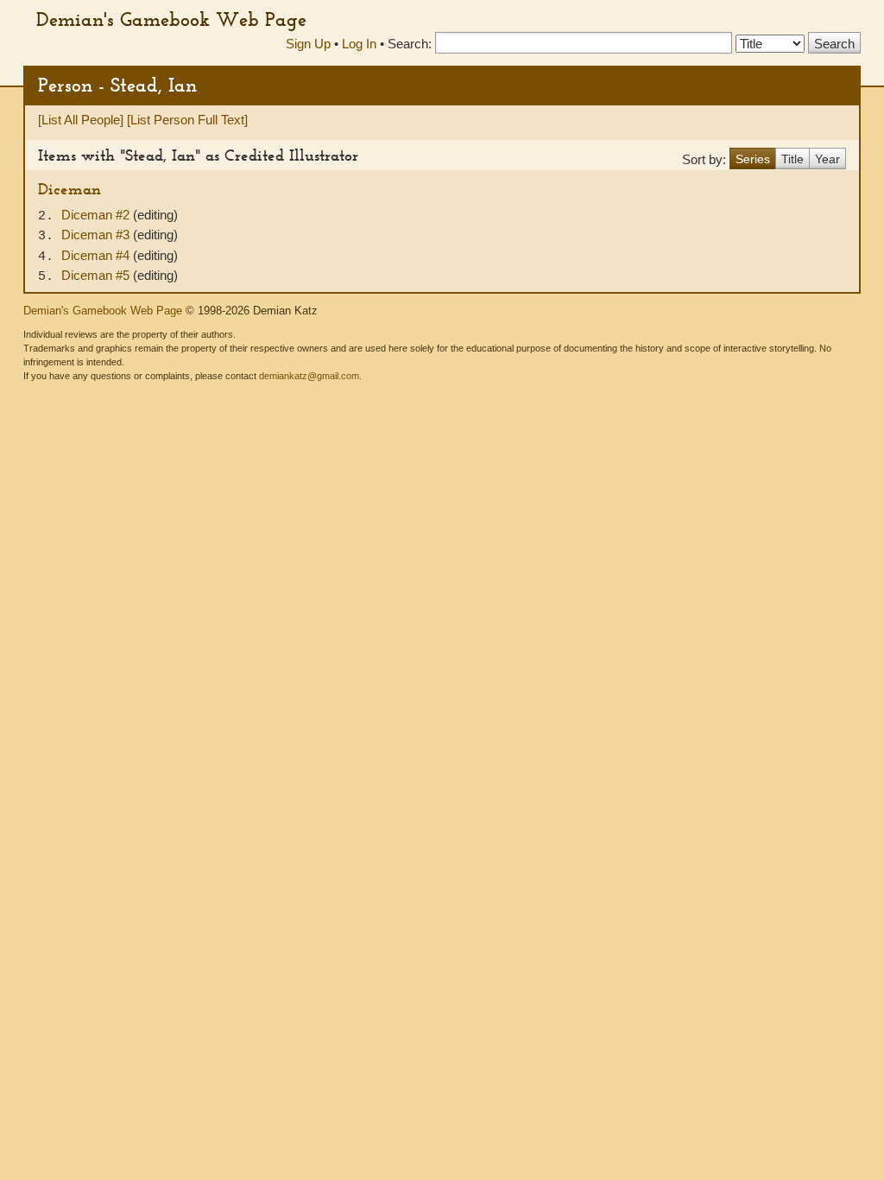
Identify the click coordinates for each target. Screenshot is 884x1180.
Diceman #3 (97, 234)
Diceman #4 (97, 255)
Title (792, 159)
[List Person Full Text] (187, 119)
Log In (359, 43)
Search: (410, 43)
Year (827, 159)
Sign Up (308, 43)
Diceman (69, 189)
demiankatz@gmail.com (309, 376)
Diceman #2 (97, 214)
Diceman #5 (97, 275)
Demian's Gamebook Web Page (171, 19)
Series (753, 159)
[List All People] (80, 119)
